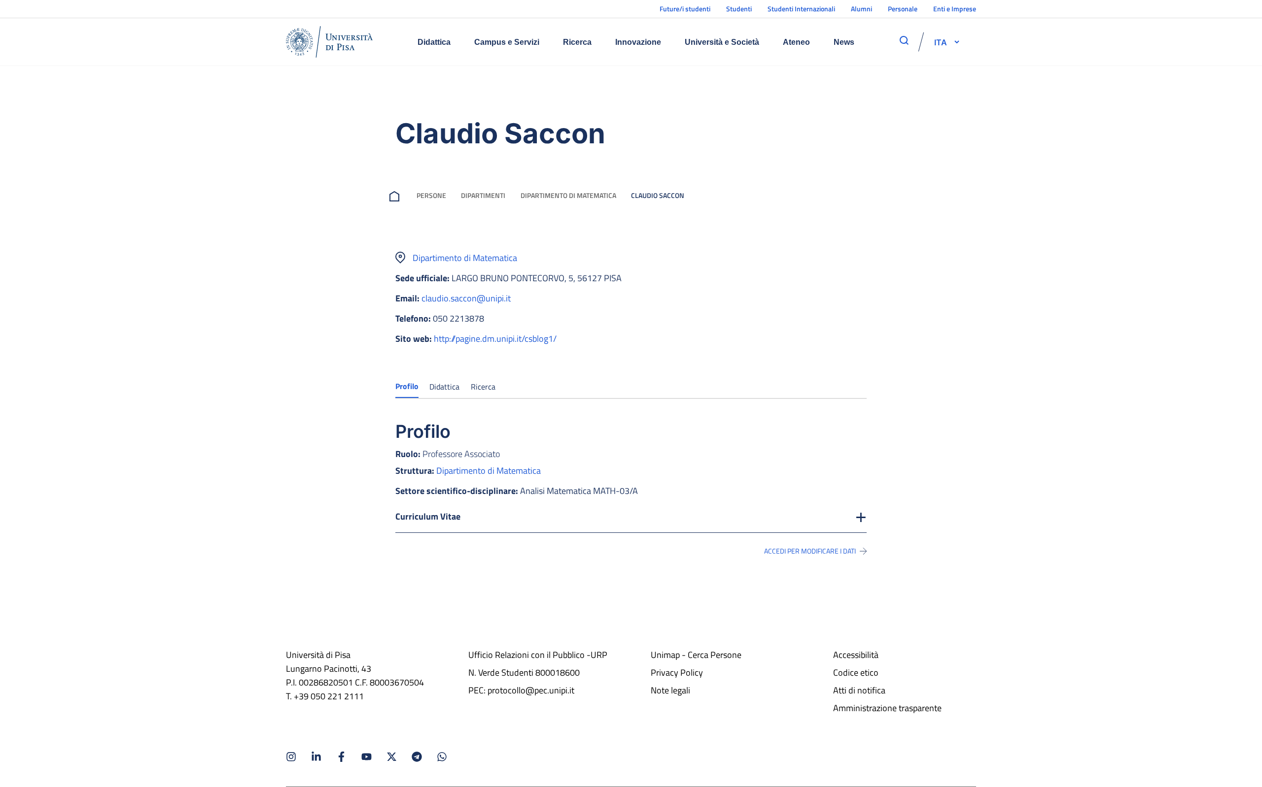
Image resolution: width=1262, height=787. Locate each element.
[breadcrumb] (396, 195)
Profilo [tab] (407, 386)
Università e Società (722, 42)
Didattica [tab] (444, 387)
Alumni (861, 8)
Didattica (434, 42)
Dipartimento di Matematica (568, 195)
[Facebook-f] (341, 757)
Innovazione (638, 42)
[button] (940, 41)
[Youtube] (366, 757)
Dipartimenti (483, 195)
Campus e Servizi (506, 42)
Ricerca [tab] (483, 387)
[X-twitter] (391, 757)
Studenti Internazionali (801, 8)
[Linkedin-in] (316, 757)
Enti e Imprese (954, 8)
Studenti (739, 8)
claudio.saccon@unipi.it (466, 298)
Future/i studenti (685, 8)
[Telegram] (417, 757)
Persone (431, 195)
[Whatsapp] (442, 757)
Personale (902, 8)
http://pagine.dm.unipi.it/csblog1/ (495, 338)
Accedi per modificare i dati (810, 551)
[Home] (329, 42)
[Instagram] (291, 757)
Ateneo (796, 42)
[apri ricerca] (904, 40)
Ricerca (577, 42)
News (844, 42)
